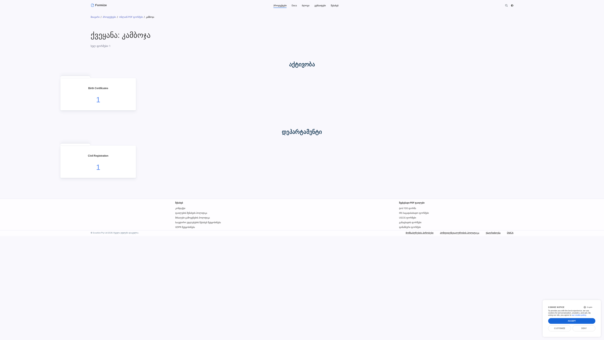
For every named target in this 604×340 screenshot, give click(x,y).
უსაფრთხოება (493, 232)
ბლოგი (305, 5)
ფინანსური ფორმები (410, 227)
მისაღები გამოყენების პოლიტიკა (192, 217)
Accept (572, 321)
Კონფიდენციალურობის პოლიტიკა (459, 232)
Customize (559, 328)
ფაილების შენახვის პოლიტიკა (191, 213)
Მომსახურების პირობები (419, 232)
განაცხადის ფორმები (410, 222)
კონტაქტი (180, 208)
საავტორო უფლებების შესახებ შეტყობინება (198, 222)
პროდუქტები (280, 5)
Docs (294, 5)
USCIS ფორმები (407, 217)
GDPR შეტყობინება (185, 227)
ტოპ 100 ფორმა (407, 208)
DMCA (510, 232)
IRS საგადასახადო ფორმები (414, 213)
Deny (584, 328)
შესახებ (179, 202)
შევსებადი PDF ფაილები (412, 202)
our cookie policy (579, 315)
